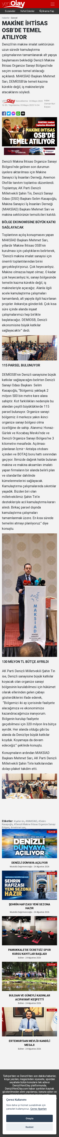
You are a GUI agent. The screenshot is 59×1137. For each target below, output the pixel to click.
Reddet (29, 1127)
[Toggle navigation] (52, 4)
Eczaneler (10, 11)
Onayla (29, 1118)
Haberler (6, 18)
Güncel (14, 18)
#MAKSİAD (31, 821)
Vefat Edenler (27, 11)
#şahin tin (19, 821)
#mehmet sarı (18, 827)
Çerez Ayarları (38, 1108)
